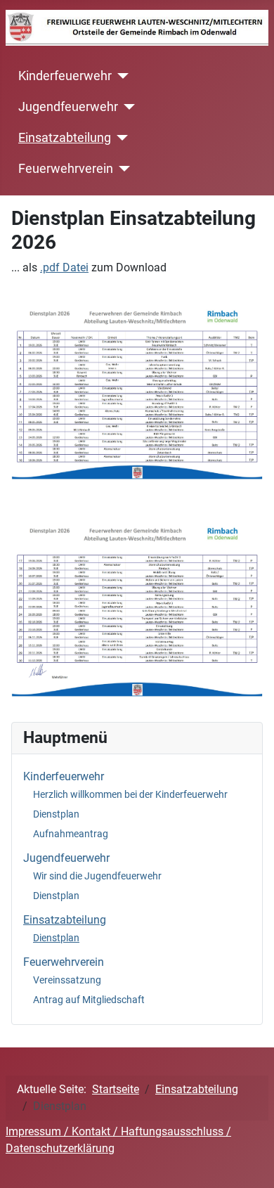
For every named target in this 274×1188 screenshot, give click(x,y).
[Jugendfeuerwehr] (127, 107)
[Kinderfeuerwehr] (120, 76)
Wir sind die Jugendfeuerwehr (97, 876)
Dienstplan (56, 814)
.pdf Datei (64, 267)
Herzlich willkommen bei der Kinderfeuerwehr (130, 794)
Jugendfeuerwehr (68, 107)
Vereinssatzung (67, 980)
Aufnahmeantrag (70, 833)
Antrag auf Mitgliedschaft (89, 999)
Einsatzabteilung (64, 138)
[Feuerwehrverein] (122, 169)
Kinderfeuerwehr (65, 76)
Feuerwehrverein (65, 169)
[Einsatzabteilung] (120, 138)
